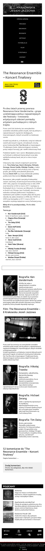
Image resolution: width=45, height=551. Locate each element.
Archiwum (22, 28)
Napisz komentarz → (11, 458)
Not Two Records (22, 145)
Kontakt (23, 57)
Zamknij (24, 549)
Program (22, 24)
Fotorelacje (22, 43)
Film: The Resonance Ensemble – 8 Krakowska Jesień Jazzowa (21, 310)
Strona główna (22, 19)
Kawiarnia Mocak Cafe (23, 513)
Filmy (22, 47)
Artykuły (22, 38)
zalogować (17, 468)
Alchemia (18, 490)
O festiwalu (22, 52)
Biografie (22, 33)
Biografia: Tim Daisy (30, 419)
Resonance (30, 153)
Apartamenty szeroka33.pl (24, 502)
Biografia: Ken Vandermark (27, 278)
